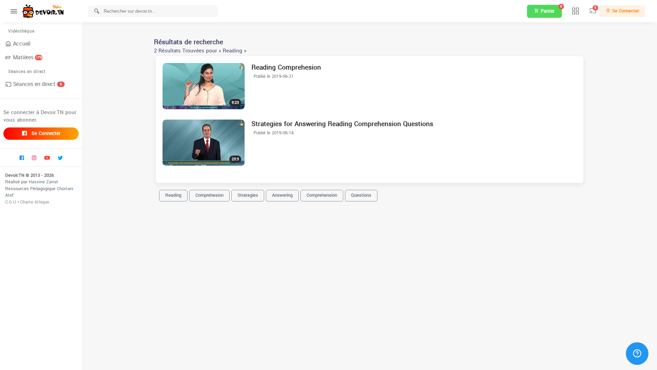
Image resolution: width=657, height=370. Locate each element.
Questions (361, 195)
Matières (27, 57)
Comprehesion (209, 195)
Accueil (21, 43)
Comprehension (322, 195)
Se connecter (45, 133)
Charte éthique (34, 202)
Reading (173, 195)
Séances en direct (37, 84)
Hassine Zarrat (43, 181)
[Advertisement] (369, 359)
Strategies (247, 195)
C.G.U (10, 202)
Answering (282, 195)
